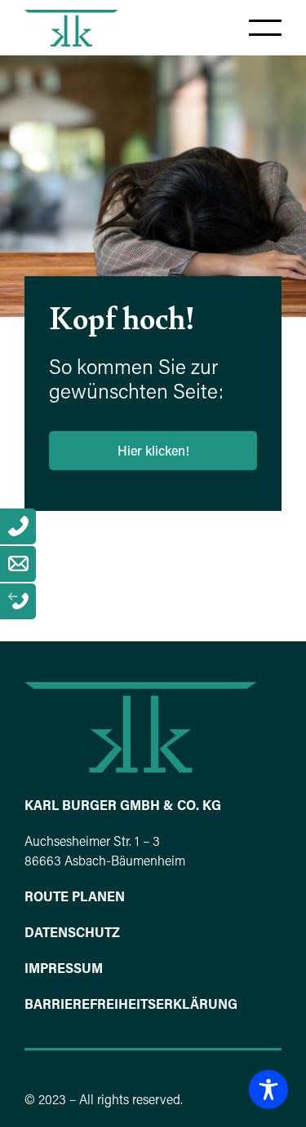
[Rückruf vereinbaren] (18, 601)
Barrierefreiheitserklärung (130, 1005)
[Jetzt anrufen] (18, 526)
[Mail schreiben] (18, 564)
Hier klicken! (153, 452)
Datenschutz (72, 933)
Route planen (74, 898)
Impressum (63, 969)
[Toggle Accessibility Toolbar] (268, 1089)
